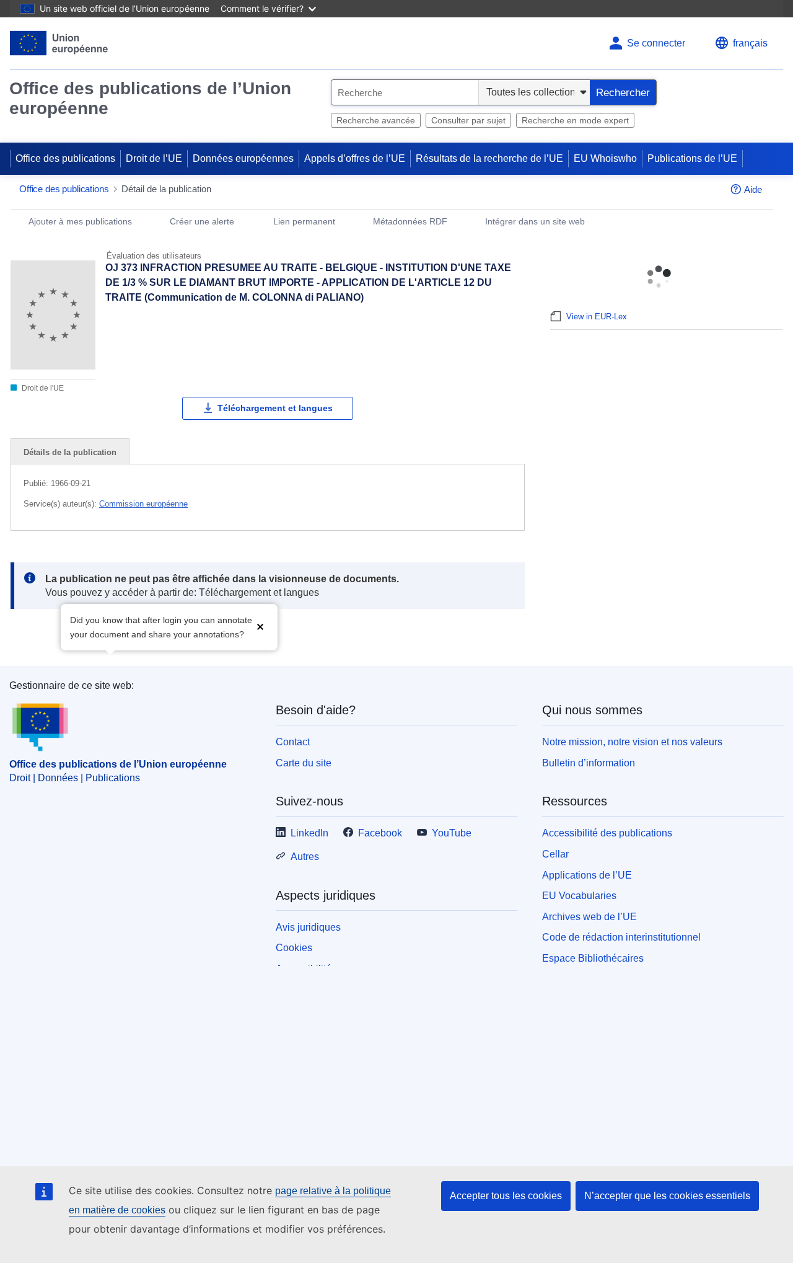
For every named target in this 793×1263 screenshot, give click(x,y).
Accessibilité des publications (607, 833)
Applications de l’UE (587, 875)
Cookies (294, 947)
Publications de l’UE (692, 158)
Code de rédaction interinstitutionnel (621, 937)
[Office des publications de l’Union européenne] (59, 43)
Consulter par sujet (468, 120)
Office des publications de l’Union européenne (150, 98)
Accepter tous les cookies (506, 1195)
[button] (260, 626)
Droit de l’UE (154, 158)
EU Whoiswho (605, 158)
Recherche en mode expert (575, 120)
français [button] (750, 43)
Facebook (380, 833)
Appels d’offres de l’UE (354, 158)
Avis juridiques (308, 927)
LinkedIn (309, 833)
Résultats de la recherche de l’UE (489, 158)
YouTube (451, 833)
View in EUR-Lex (596, 316)
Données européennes (243, 158)
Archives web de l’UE (589, 916)
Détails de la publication (70, 452)
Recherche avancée (375, 120)
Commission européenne (143, 503)
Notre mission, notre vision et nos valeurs (632, 742)
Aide (753, 189)
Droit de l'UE (42, 388)
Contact (293, 742)
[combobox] (404, 92)
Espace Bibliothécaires (593, 958)
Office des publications (65, 158)
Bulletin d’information (588, 763)
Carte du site (303, 763)
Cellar (555, 854)
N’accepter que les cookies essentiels (667, 1195)
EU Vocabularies (579, 895)
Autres (305, 856)
